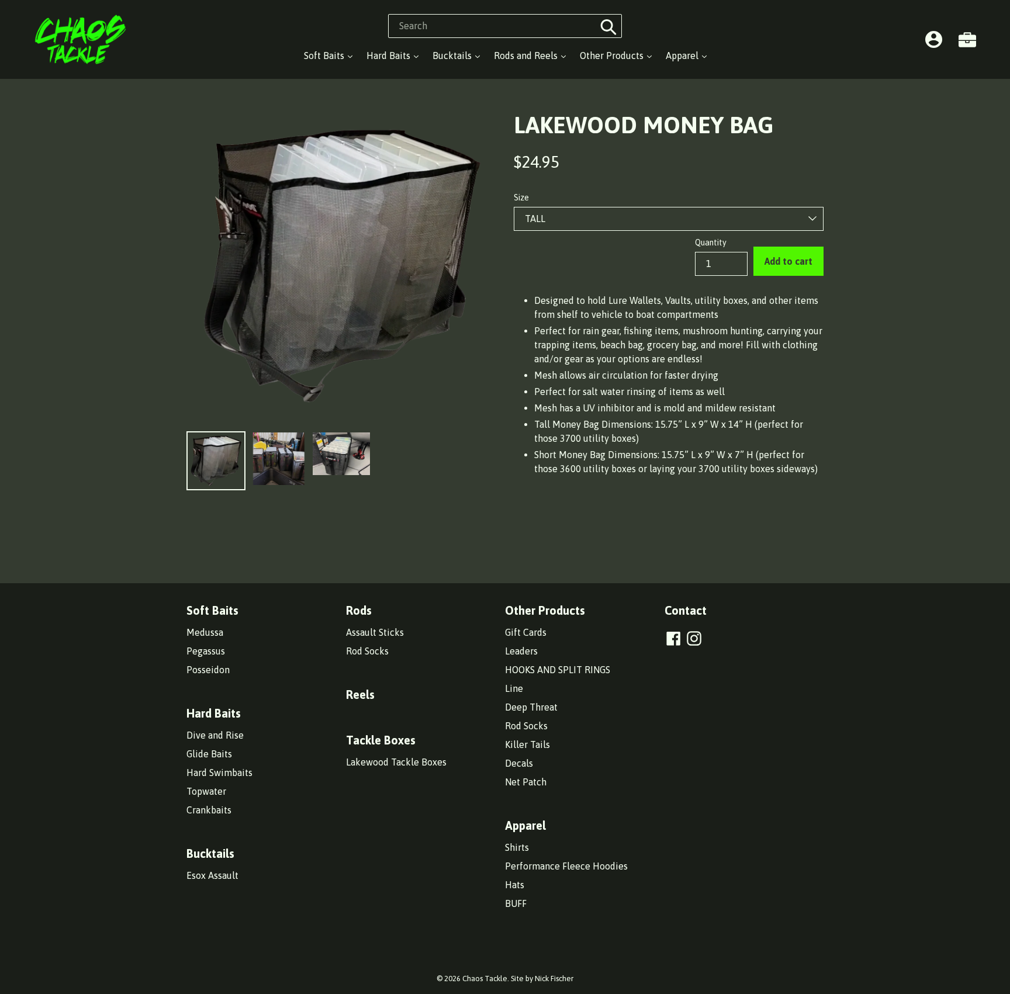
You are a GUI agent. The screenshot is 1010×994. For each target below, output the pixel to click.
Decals (519, 763)
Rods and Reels (527, 55)
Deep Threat (531, 707)
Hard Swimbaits (219, 772)
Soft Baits (325, 55)
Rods (359, 610)
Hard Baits (389, 55)
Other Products (613, 55)
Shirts (517, 847)
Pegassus (205, 651)
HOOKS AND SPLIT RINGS (557, 669)
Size (521, 197)
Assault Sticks (375, 632)
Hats (514, 884)
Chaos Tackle (484, 978)
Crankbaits (208, 810)
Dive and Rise (215, 735)
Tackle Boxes (381, 740)
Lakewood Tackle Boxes (396, 762)
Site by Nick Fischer (542, 978)
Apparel (683, 55)
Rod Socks (367, 651)
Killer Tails (527, 744)
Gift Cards (525, 632)
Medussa (204, 632)
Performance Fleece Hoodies (566, 866)
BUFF (516, 903)
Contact (686, 610)
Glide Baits (209, 754)
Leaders (521, 651)
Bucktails (453, 55)
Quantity (711, 242)
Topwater (206, 791)
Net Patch (525, 782)
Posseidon (208, 669)
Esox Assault (212, 875)
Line (514, 688)
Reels (360, 694)
